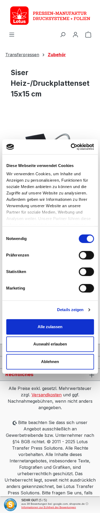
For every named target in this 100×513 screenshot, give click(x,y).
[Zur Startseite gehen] (50, 15)
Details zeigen (70, 309)
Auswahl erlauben (50, 344)
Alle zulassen (50, 326)
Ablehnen (50, 361)
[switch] (86, 255)
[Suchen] (62, 34)
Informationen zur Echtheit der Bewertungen (48, 507)
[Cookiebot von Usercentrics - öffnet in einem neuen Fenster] (71, 146)
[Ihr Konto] (75, 34)
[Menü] (11, 34)
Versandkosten (46, 394)
